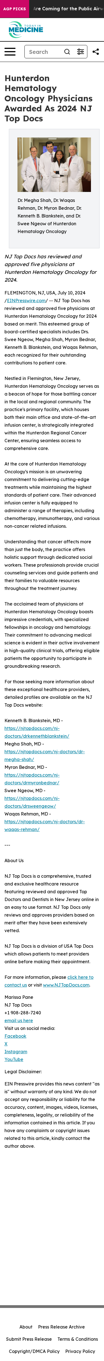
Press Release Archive (61, 1327)
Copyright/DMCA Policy (34, 1351)
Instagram (15, 1051)
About (25, 1327)
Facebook (15, 1036)
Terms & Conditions (77, 1339)
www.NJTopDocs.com (66, 985)
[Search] (67, 51)
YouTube (13, 1059)
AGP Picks (14, 8)
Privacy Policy (80, 1351)
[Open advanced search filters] (80, 51)
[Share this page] (96, 51)
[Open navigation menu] (10, 51)
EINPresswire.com (26, 300)
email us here (18, 1020)
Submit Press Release (29, 1339)
